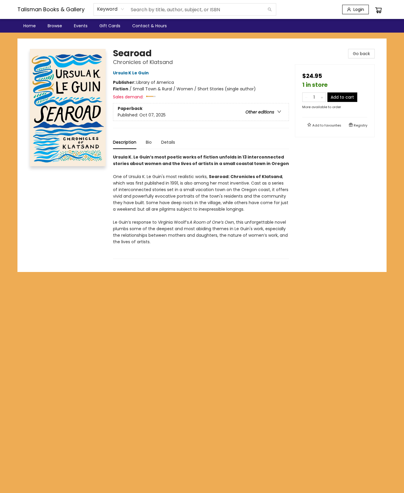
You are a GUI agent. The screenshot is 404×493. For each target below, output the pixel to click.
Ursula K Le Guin (131, 73)
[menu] (202, 26)
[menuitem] (29, 26)
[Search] (270, 9)
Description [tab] (124, 142)
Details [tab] (168, 142)
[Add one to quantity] (322, 97)
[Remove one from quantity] (306, 97)
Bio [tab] (149, 142)
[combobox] (111, 9)
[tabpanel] (201, 206)
